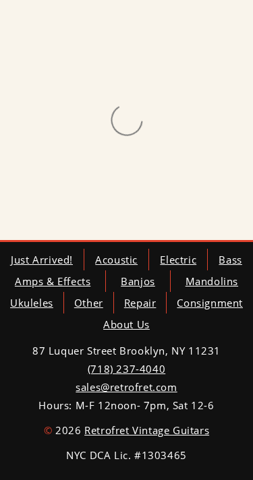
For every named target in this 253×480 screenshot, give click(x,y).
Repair (140, 302)
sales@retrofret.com (126, 387)
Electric (178, 259)
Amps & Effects (52, 281)
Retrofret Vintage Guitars (146, 430)
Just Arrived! (42, 259)
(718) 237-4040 (126, 369)
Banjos (138, 281)
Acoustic (116, 259)
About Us (126, 324)
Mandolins (212, 281)
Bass (230, 259)
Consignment (210, 302)
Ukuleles (31, 302)
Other (88, 302)
